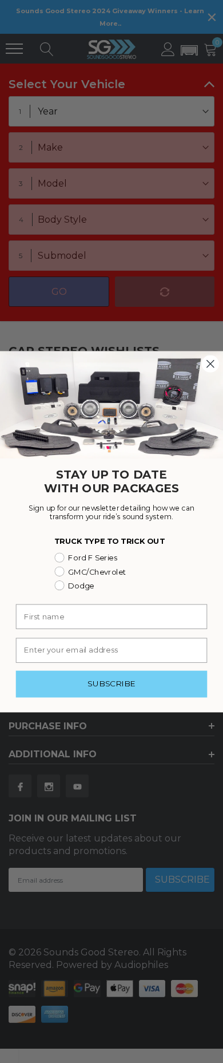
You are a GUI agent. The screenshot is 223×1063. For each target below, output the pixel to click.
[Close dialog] (210, 363)
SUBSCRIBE (111, 683)
